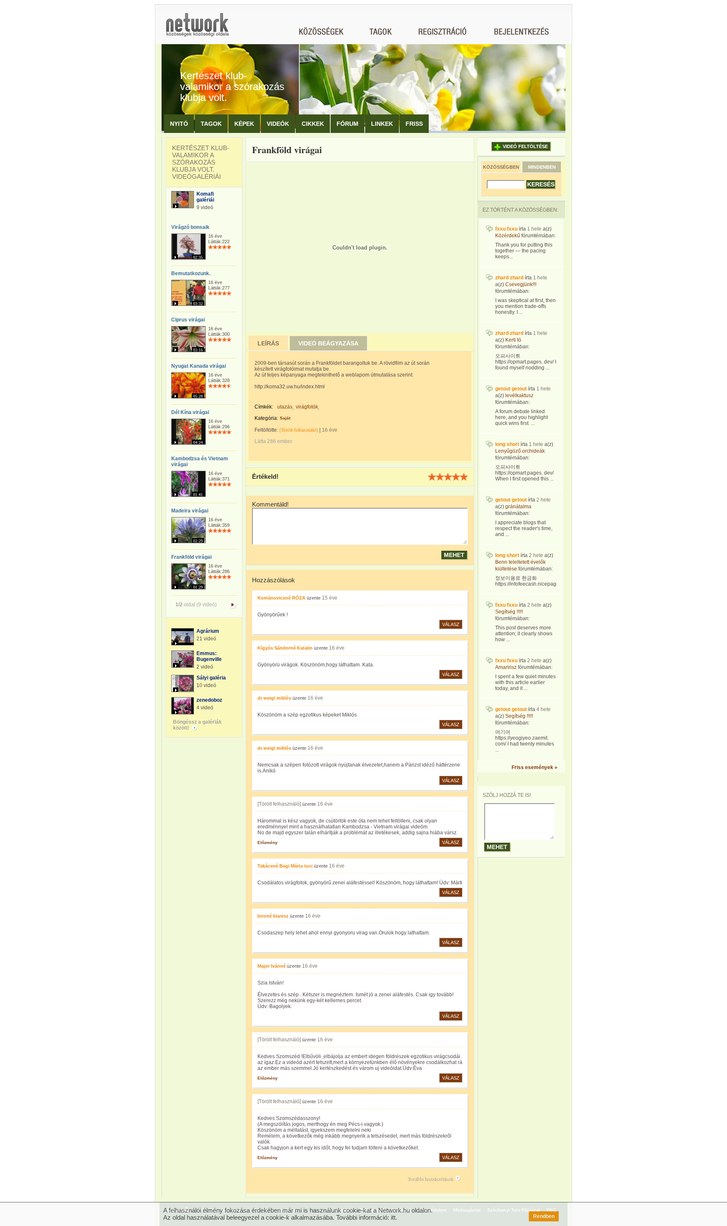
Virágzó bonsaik (190, 227)
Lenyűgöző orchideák (520, 451)
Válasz (450, 624)
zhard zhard (509, 278)
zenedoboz (209, 700)
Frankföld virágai (191, 557)
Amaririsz (506, 667)
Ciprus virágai (188, 320)
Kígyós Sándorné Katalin (285, 647)
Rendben (544, 1216)
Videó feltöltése (525, 146)
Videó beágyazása (328, 343)
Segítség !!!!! (509, 612)
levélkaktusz (519, 395)
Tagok (211, 123)
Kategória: (266, 418)
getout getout (511, 389)
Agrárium (207, 631)
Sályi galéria (211, 678)
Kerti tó (513, 340)
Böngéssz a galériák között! (197, 725)
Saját (285, 418)
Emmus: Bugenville (209, 656)
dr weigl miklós (274, 698)
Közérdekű (507, 236)
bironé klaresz (273, 915)
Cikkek (313, 123)
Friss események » (534, 767)
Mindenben (542, 167)
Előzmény (267, 842)
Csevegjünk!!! (520, 284)
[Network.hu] (197, 29)
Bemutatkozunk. (190, 273)
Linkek (382, 123)
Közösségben (501, 167)
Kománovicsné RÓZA (281, 597)
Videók (278, 123)
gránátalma (518, 507)
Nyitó (179, 123)
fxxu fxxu (506, 229)
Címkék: (264, 407)
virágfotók (307, 407)
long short (507, 444)
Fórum (347, 123)
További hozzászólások (431, 1179)
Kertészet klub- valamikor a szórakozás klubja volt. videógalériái (200, 162)
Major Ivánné (271, 966)
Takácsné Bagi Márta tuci (285, 865)
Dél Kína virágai (190, 412)
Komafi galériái (205, 197)
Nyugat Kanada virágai (198, 366)
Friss (414, 123)
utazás (284, 407)
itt (393, 1217)
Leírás (268, 343)
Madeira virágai (189, 511)
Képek (244, 123)
